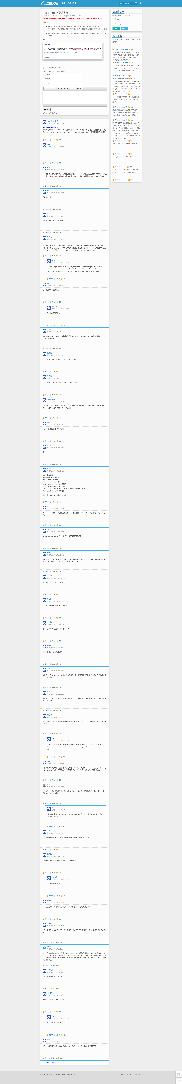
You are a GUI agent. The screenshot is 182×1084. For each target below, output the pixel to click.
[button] (45, 88)
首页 (63, 3)
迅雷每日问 (72, 3)
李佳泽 (114, 144)
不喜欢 (119, 24)
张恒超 (49, 993)
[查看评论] (178, 1074)
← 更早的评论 (45, 1062)
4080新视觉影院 (52, 121)
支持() (47, 140)
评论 (78, 16)
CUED (140, 1074)
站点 (49, 83)
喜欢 (118, 19)
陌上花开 (115, 123)
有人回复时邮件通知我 (49, 113)
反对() (54, 140)
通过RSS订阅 (141, 3)
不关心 (119, 22)
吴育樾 (49, 353)
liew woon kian (52, 214)
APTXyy (114, 97)
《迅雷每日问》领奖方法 (55, 12)
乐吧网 (114, 52)
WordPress (71, 1074)
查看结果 (124, 28)
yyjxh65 (114, 39)
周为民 (49, 190)
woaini (46, 68)
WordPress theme (126, 1074)
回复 (60, 140)
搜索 (136, 3)
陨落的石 (115, 78)
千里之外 (115, 65)
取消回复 (57, 68)
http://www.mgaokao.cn (50, 127)
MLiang (114, 157)
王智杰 (49, 329)
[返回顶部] (178, 1081)
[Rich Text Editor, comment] (75, 97)
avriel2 (49, 144)
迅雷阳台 (50, 3)
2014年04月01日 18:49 (49, 16)
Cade (53, 738)
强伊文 (73, 16)
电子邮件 (47, 79)
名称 (48, 74)
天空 (113, 110)
